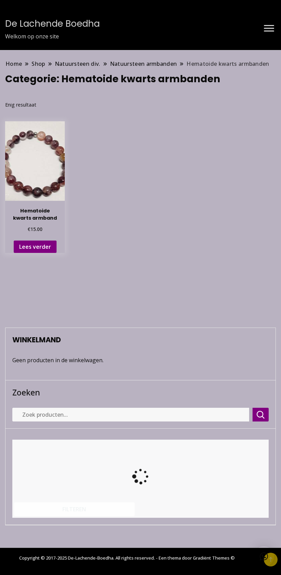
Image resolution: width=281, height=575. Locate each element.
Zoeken (26, 392)
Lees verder (35, 246)
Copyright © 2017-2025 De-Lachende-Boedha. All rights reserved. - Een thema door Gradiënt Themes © (127, 558)
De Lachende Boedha (52, 23)
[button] (264, 556)
